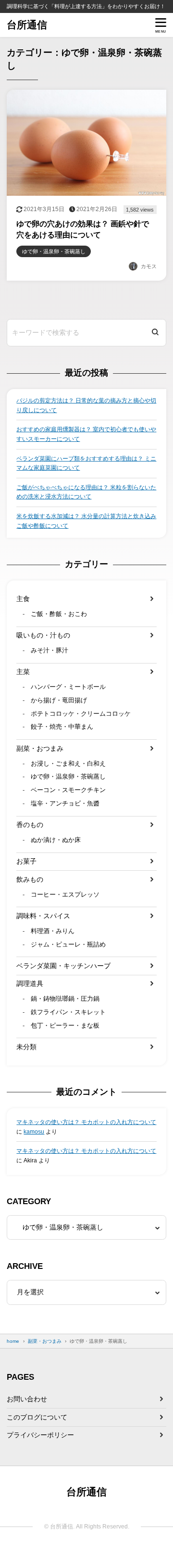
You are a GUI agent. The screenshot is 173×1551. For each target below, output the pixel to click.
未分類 (26, 1047)
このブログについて (37, 1417)
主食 (23, 599)
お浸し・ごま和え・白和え (68, 763)
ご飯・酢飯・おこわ (59, 614)
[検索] (155, 333)
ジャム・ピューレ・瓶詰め (68, 944)
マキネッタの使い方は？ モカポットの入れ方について (86, 1122)
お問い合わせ (27, 1399)
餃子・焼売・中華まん (62, 726)
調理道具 (29, 983)
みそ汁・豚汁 (49, 650)
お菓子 (26, 861)
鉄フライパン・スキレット (68, 1012)
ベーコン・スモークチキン (68, 790)
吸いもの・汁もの (43, 635)
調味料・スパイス (43, 916)
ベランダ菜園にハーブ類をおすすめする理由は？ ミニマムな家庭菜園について (86, 463)
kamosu (34, 1131)
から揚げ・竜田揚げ (59, 700)
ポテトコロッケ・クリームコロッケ (81, 713)
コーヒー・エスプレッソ (65, 894)
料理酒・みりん (52, 931)
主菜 (23, 671)
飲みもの (29, 879)
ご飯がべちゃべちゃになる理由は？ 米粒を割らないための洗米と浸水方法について (86, 492)
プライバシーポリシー (40, 1435)
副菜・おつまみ (39, 748)
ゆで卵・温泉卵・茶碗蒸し (68, 776)
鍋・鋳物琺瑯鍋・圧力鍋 (65, 998)
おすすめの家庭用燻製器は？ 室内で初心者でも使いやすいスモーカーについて (86, 434)
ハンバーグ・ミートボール (68, 687)
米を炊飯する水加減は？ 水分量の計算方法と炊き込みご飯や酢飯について (86, 521)
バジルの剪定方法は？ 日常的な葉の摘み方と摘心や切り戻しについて (86, 405)
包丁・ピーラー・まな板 (65, 1025)
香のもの (29, 825)
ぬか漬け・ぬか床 (56, 840)
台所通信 (27, 24)
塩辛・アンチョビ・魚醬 (65, 803)
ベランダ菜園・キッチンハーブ (63, 966)
